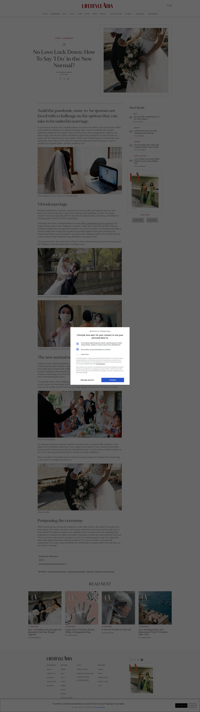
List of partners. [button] (100, 364)
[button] (100, 354)
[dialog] (100, 356)
